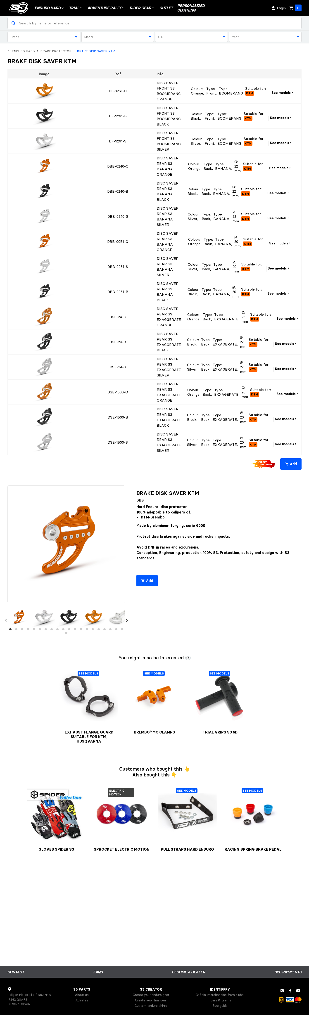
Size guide (220, 1006)
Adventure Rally (104, 8)
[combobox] (43, 37)
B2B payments (288, 972)
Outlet (166, 8)
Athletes (81, 1000)
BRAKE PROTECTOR (55, 51)
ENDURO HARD (48, 8)
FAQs (98, 972)
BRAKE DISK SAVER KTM (96, 51)
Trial (74, 8)
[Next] (127, 620)
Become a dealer (188, 972)
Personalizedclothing (191, 7)
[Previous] (6, 620)
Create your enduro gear (151, 995)
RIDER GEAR (140, 8)
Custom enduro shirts (151, 1006)
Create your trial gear (151, 1000)
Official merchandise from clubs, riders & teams (220, 997)
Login (281, 8)
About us (82, 995)
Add (293, 464)
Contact (15, 972)
